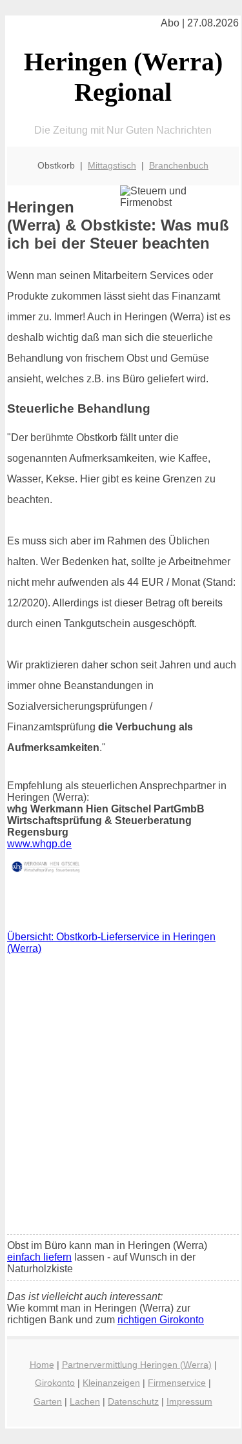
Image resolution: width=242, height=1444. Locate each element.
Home (42, 1364)
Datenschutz (133, 1401)
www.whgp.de (39, 843)
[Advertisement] (121, 1097)
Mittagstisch (112, 165)
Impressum (189, 1401)
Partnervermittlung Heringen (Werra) (137, 1364)
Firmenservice (177, 1382)
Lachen (85, 1401)
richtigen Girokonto (160, 1319)
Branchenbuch (178, 165)
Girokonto (55, 1382)
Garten (48, 1401)
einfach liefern (39, 1257)
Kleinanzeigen (111, 1382)
